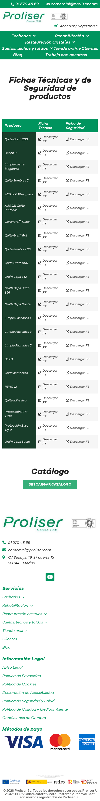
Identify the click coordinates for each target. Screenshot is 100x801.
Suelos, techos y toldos (22, 622)
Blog (6, 647)
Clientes (9, 639)
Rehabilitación (15, 605)
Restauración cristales (22, 614)
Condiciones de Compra (24, 717)
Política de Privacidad (21, 676)
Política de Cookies (19, 684)
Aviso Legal (12, 667)
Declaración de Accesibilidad (28, 692)
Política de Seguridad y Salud (28, 701)
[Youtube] (50, 577)
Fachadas (11, 597)
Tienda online (14, 630)
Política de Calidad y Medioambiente (35, 709)
